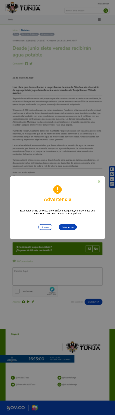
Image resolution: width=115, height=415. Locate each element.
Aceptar (45, 227)
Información (68, 227)
